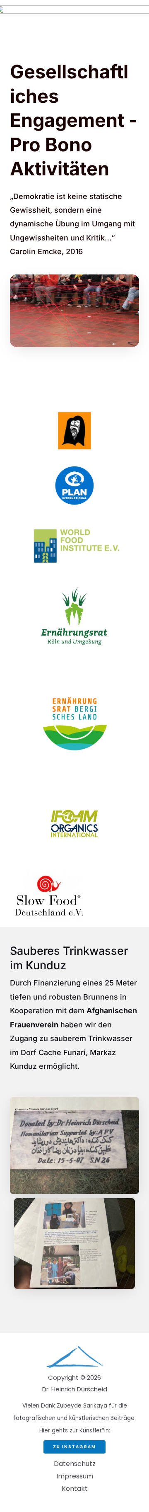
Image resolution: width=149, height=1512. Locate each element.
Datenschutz (75, 1463)
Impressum (74, 1476)
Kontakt (75, 1488)
